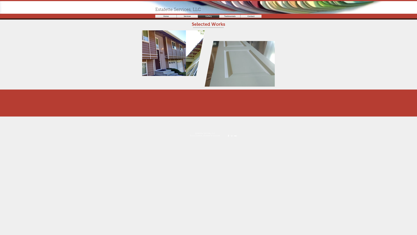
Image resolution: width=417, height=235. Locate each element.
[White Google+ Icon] (232, 136)
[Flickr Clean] (235, 136)
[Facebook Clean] (228, 136)
